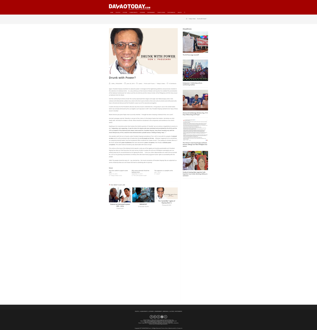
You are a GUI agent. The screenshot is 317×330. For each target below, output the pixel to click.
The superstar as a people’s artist (163, 170)
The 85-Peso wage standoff (191, 55)
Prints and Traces (149, 83)
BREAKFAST (143, 204)
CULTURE (171, 311)
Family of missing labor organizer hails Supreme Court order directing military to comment (195, 173)
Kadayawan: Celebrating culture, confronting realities (192, 84)
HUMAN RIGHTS (144, 311)
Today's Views (161, 83)
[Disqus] (143, 232)
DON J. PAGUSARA (117, 83)
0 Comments (172, 83)
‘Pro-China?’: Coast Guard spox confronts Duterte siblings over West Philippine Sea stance (195, 144)
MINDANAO (165, 311)
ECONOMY (151, 311)
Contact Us (179, 328)
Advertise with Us (172, 328)
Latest (140, 83)
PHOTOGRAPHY (178, 311)
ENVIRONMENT (158, 311)
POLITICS (137, 311)
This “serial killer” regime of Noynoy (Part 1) (166, 202)
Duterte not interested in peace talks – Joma (120, 205)
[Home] (186, 18)
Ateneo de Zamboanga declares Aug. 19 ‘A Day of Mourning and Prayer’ (195, 113)
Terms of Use (164, 328)
